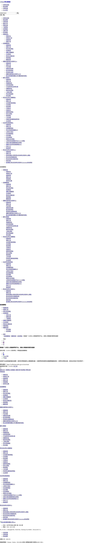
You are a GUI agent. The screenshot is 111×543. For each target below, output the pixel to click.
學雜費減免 (9, 83)
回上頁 (15, 366)
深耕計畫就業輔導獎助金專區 (14, 142)
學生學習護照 (9, 94)
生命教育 (8, 54)
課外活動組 (6, 77)
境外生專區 (9, 113)
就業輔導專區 (9, 128)
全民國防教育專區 (11, 103)
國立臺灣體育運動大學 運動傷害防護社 (16, 76)
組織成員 (8, 39)
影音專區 (5, 32)
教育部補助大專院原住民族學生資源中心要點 (18, 155)
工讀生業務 (9, 92)
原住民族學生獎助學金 (12, 159)
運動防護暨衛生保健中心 (9, 61)
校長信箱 (5, 532)
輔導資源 (8, 59)
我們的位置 (9, 180)
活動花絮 (5, 30)
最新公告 (5, 23)
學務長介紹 (9, 38)
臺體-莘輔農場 (10, 52)
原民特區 (8, 160)
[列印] (5, 358)
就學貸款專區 (9, 85)
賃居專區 (8, 115)
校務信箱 (5, 8)
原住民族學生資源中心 (9, 150)
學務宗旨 (8, 36)
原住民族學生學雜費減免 (12, 296)
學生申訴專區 (9, 48)
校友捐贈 (8, 135)
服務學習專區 (9, 112)
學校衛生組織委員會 (11, 211)
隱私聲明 (5, 536)
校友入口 (8, 146)
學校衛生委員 (9, 72)
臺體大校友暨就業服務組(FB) (14, 144)
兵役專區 (8, 104)
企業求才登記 (9, 131)
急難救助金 (9, 88)
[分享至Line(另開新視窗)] (5, 356)
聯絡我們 (8, 148)
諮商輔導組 (6, 43)
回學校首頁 (6, 4)
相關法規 (8, 316)
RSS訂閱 (5, 10)
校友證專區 (9, 137)
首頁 (4, 334)
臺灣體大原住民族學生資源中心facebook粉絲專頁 (19, 162)
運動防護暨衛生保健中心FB (13, 74)
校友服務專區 (9, 133)
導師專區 (8, 57)
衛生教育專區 (9, 70)
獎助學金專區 (9, 90)
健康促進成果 (9, 68)
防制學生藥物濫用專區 (12, 258)
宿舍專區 (8, 106)
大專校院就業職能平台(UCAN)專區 (15, 141)
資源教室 (8, 50)
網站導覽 (5, 6)
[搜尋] (18, 13)
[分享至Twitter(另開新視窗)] (3, 354)
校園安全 (8, 110)
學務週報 (8, 179)
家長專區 (8, 331)
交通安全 (8, 108)
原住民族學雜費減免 (11, 157)
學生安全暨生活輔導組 (9, 97)
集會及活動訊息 (10, 56)
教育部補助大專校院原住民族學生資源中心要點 (18, 294)
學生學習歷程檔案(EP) (12, 130)
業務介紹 (8, 41)
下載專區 (5, 27)
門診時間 (8, 66)
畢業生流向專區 (10, 139)
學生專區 (8, 95)
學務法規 (5, 25)
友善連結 (5, 29)
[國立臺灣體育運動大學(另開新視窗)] (7, 522)
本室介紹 (8, 315)
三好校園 (8, 117)
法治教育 (8, 121)
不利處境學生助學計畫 (12, 86)
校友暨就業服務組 (8, 122)
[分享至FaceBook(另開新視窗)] (3, 353)
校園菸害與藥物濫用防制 (12, 119)
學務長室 (5, 34)
